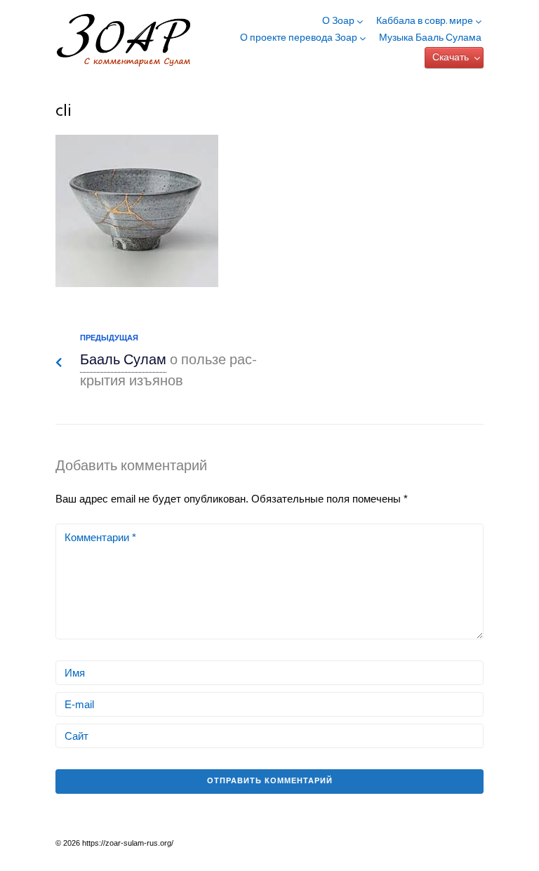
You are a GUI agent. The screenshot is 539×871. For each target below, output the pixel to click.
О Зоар (338, 22)
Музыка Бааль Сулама (430, 39)
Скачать (450, 58)
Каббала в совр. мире (424, 22)
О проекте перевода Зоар (298, 39)
